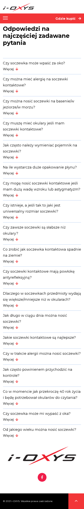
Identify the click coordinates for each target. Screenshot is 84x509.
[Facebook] (42, 477)
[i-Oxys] (43, 7)
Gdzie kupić (65, 18)
